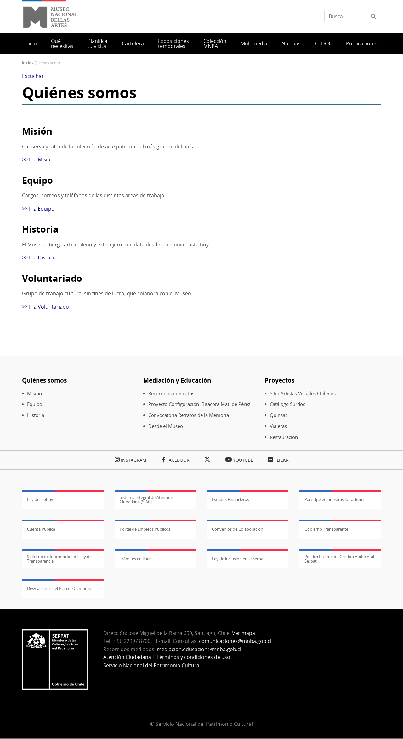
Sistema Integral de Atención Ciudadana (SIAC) (146, 499)
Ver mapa (243, 633)
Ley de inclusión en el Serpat (238, 559)
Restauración (284, 437)
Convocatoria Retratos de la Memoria (188, 415)
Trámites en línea (135, 559)
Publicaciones (362, 43)
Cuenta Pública (41, 529)
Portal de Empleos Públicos (145, 529)
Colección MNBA (214, 43)
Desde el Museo (165, 426)
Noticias (291, 43)
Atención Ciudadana (127, 657)
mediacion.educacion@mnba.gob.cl (199, 649)
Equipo (34, 404)
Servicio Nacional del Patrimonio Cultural (152, 665)
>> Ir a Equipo (38, 208)
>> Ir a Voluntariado (45, 306)
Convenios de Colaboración (237, 529)
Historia (35, 415)
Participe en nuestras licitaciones (334, 499)
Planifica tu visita (97, 43)
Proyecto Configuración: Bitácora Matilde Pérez (199, 404)
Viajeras (278, 426)
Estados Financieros (230, 499)
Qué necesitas (62, 43)
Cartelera (133, 43)
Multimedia (254, 43)
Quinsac (278, 415)
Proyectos (279, 380)
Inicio (30, 43)
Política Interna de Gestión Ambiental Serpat (339, 559)
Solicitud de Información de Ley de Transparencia (59, 559)
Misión (34, 393)
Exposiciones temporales (173, 43)
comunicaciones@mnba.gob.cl (235, 641)
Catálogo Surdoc (287, 404)
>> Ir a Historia (39, 257)
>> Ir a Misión (38, 159)
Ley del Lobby (40, 499)
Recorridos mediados (171, 393)
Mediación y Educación (177, 380)
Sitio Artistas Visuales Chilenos (303, 393)
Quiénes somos (44, 380)
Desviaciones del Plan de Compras (59, 588)
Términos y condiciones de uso (193, 657)
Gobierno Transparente (326, 529)
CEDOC (323, 43)
